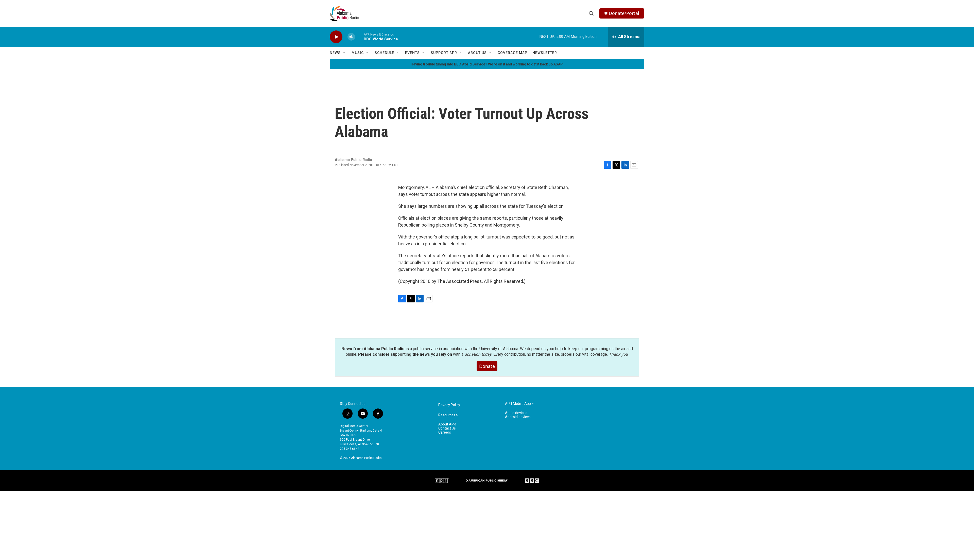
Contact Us (447, 428)
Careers (444, 432)
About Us (477, 53)
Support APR (444, 53)
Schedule (384, 53)
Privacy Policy (449, 405)
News (335, 53)
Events (412, 53)
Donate (487, 366)
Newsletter (544, 53)
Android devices (518, 417)
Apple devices (516, 413)
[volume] (351, 37)
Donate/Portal (624, 13)
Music (358, 53)
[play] (336, 37)
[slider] (359, 36)
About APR (447, 424)
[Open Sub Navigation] (344, 53)
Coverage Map (512, 53)
